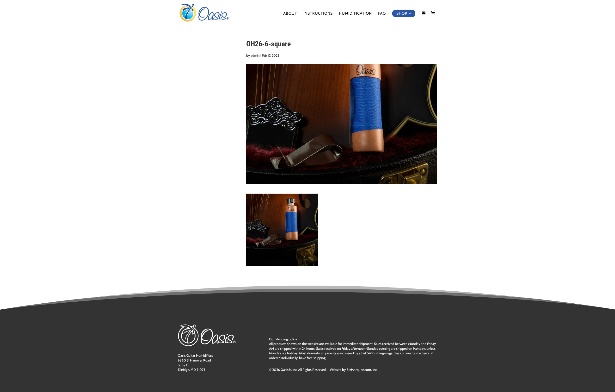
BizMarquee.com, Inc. (361, 370)
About (290, 14)
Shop (401, 13)
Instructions (318, 14)
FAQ (382, 14)
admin (255, 55)
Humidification (355, 14)
